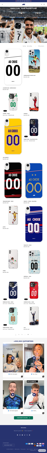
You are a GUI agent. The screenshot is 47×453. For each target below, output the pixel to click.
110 (28, 334)
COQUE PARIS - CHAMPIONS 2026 (30, 139)
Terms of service (30, 449)
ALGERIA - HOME (6, 113)
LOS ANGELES (6, 157)
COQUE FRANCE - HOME (7, 327)
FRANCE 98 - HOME (27, 245)
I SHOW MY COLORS (22, 418)
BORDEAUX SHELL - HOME (8, 302)
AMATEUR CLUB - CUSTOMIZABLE (9, 88)
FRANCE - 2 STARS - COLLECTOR (30, 201)
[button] (2, 4)
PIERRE (4, 270)
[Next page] (31, 334)
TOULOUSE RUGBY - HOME (8, 201)
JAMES (4, 226)
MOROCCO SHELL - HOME (29, 302)
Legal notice (36, 449)
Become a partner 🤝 (18, 430)
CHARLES (25, 113)
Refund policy (17, 449)
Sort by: (24, 46)
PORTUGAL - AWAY (27, 276)
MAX (25, 327)
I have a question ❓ (28, 430)
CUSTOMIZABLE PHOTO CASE (29, 75)
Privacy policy (23, 449)
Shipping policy (33, 450)
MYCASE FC (12, 449)
